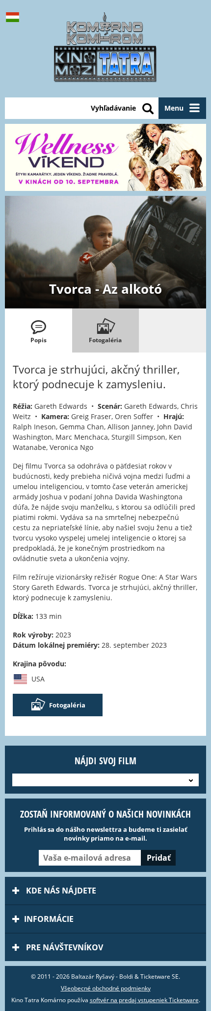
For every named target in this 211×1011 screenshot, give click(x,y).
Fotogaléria (67, 705)
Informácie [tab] (49, 919)
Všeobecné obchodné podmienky (106, 988)
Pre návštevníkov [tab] (63, 947)
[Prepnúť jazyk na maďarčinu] (15, 17)
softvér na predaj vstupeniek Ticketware (144, 1000)
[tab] (38, 330)
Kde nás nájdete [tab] (60, 890)
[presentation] (38, 330)
